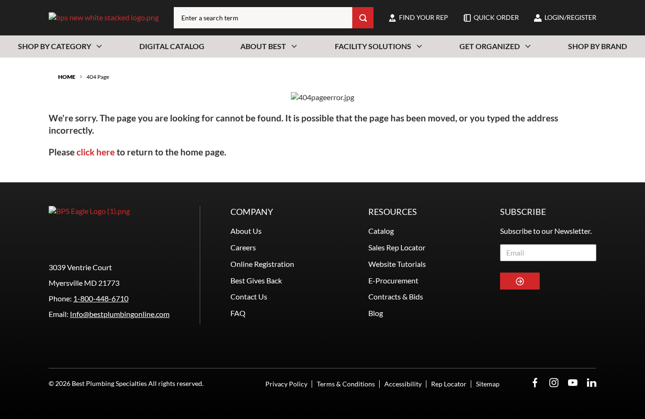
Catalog (381, 230)
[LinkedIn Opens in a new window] (591, 382)
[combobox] (263, 17)
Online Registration (262, 263)
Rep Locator (449, 384)
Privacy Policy (286, 384)
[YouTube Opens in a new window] (572, 382)
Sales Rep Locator (396, 247)
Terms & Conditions (346, 384)
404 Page (97, 76)
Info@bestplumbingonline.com (120, 313)
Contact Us (248, 296)
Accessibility (403, 384)
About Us (246, 230)
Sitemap (488, 384)
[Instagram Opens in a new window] (554, 382)
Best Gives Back (256, 280)
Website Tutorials (397, 263)
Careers (243, 247)
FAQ (238, 312)
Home (67, 76)
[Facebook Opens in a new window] (535, 382)
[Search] (362, 17)
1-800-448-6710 (100, 298)
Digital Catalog (171, 46)
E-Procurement (393, 280)
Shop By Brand (597, 46)
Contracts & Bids (395, 296)
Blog (375, 312)
